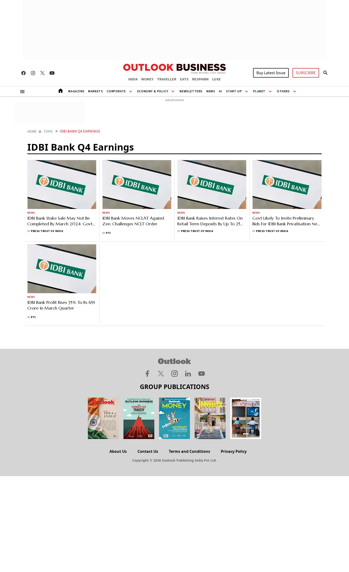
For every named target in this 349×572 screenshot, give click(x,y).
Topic (48, 131)
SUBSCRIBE (306, 72)
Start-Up (234, 91)
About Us (118, 451)
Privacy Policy (234, 451)
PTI (108, 233)
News (210, 91)
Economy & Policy (152, 91)
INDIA (133, 79)
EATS (184, 79)
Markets (95, 91)
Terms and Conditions (189, 451)
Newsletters (191, 91)
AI (220, 91)
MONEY (147, 79)
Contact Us (147, 451)
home (32, 131)
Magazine (76, 91)
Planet (259, 91)
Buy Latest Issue (270, 72)
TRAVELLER (166, 79)
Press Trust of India (47, 231)
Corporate (116, 91)
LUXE (216, 79)
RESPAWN (200, 79)
